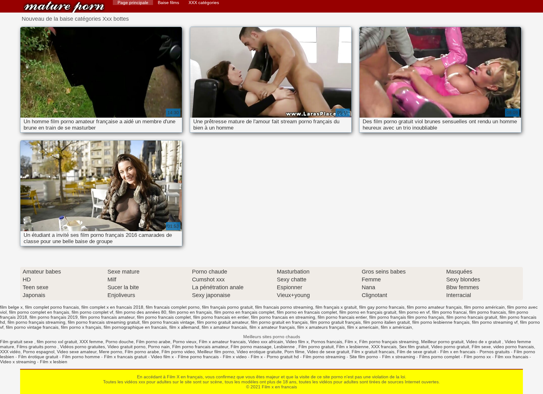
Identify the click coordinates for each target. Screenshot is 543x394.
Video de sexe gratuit (328, 351)
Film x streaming (398, 356)
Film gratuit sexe (17, 341)
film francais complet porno (173, 307)
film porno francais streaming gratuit (104, 322)
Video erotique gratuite (259, 351)
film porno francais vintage (168, 322)
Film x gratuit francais (373, 351)
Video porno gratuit (450, 346)
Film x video (235, 356)
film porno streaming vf (495, 322)
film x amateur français (272, 327)
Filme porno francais (198, 356)
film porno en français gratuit (367, 312)
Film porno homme (81, 356)
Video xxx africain (265, 341)
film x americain (362, 327)
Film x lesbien (53, 361)
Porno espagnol (38, 351)
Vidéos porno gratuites (82, 346)
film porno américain (484, 307)
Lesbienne (285, 346)
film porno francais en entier (221, 317)
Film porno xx (477, 356)
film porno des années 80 (141, 312)
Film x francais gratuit (125, 356)
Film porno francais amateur (200, 346)
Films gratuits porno (37, 346)
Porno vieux (184, 341)
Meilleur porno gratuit (442, 341)
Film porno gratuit (316, 346)
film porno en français (190, 312)
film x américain (396, 327)
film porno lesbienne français (440, 322)
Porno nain (159, 346)
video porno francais (513, 346)
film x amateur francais (224, 327)
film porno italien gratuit (386, 322)
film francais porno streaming (284, 307)
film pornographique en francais (135, 327)
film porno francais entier (342, 317)
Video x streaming (18, 361)
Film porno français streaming (389, 341)
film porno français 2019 (54, 317)
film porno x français (81, 327)
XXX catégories (204, 2)
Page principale (133, 2)
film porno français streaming (36, 322)
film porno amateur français (434, 307)
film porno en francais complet (307, 312)
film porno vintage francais (32, 327)
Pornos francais (326, 341)
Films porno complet (439, 356)
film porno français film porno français (406, 317)
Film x (351, 341)
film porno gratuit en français (279, 322)
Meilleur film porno (215, 351)
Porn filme (294, 351)
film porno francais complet (164, 317)
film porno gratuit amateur (222, 322)
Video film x (297, 341)
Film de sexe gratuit (416, 351)
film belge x (11, 307)
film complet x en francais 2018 (112, 307)
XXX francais (384, 346)
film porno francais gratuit (472, 317)
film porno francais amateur (107, 317)
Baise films (168, 2)
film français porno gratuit (227, 307)
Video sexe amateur (76, 351)
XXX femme (91, 341)
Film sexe (481, 346)
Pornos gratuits (495, 351)
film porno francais (487, 312)
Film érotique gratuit (38, 356)
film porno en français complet (244, 312)
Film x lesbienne (352, 346)
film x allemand (184, 327)
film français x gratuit (336, 307)
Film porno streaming (324, 356)
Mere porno (110, 351)
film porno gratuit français (335, 322)
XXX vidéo (10, 351)
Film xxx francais (511, 356)
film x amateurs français (321, 327)
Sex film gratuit (414, 346)
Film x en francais (64, 7)
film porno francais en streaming (283, 317)
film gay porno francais (381, 307)
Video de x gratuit (484, 341)
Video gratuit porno (126, 346)
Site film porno (363, 356)
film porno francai (449, 312)
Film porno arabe (153, 341)
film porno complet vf (92, 312)
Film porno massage (251, 346)
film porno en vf (414, 312)
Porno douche (120, 341)
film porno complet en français (39, 312)
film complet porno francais (52, 307)
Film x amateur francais (222, 341)
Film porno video (178, 351)
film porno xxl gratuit (57, 341)
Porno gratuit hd (283, 356)
